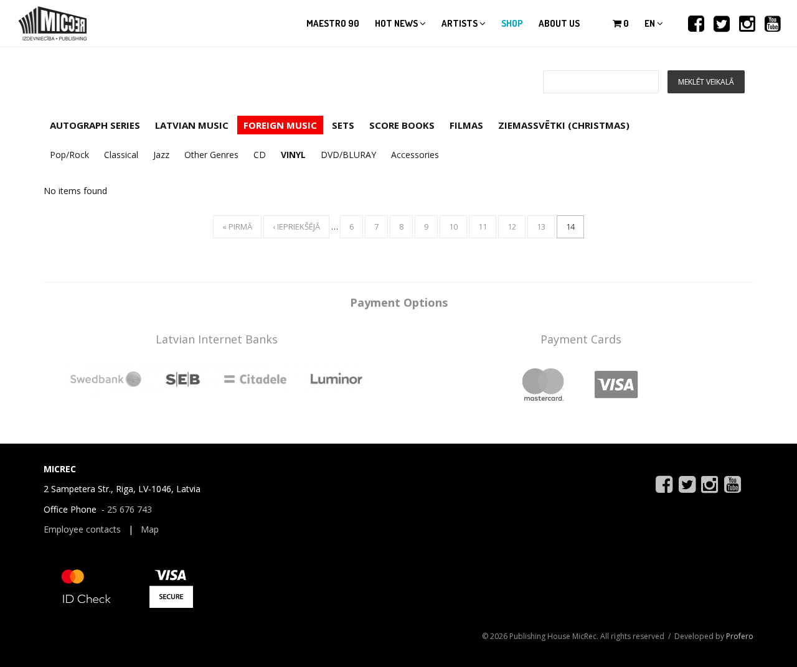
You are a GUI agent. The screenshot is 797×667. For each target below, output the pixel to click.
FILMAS (466, 125)
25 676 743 (129, 509)
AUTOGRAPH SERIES (95, 125)
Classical (121, 155)
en (650, 23)
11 (482, 226)
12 (511, 226)
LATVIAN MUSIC (192, 125)
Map (150, 529)
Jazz (161, 155)
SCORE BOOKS (402, 125)
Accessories (415, 155)
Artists (460, 23)
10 (453, 226)
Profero (739, 636)
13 (541, 226)
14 (570, 226)
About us (559, 23)
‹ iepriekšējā (296, 226)
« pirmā (237, 226)
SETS (343, 125)
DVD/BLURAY (348, 155)
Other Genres (211, 155)
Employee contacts (82, 529)
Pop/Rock (69, 155)
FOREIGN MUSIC (280, 125)
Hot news (397, 23)
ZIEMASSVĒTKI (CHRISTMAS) (564, 125)
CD (259, 155)
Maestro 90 (332, 23)
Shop (512, 23)
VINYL (293, 155)
